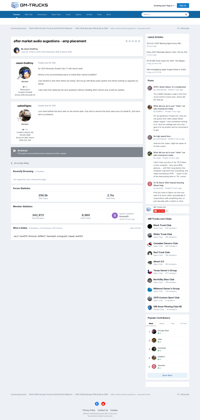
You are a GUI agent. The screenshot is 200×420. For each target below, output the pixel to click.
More (109, 14)
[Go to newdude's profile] (154, 349)
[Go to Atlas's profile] (154, 340)
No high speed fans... (162, 136)
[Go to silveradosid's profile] (149, 88)
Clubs (68, 14)
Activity (89, 14)
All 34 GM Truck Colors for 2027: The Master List (166, 61)
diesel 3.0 (158, 261)
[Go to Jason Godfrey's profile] (17, 50)
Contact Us (103, 410)
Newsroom (42, 14)
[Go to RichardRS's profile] (115, 216)
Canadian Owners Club (165, 243)
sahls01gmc (24, 105)
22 (26, 87)
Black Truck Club (162, 225)
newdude (162, 348)
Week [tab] (151, 323)
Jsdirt (158, 158)
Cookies (113, 410)
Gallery (78, 14)
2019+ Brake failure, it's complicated (169, 87)
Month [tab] (161, 323)
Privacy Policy (89, 410)
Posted (175, 90)
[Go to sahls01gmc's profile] (25, 115)
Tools (99, 14)
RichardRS (124, 216)
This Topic (175, 14)
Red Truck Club (161, 252)
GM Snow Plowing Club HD (167, 306)
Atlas (160, 339)
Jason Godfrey (31, 49)
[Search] (186, 14)
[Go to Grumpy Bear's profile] (154, 331)
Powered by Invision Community (100, 416)
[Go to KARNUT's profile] (149, 107)
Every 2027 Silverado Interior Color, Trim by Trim (167, 52)
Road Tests (56, 14)
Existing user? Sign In (163, 5)
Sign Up (183, 5)
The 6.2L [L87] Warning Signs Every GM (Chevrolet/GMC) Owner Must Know (164, 43)
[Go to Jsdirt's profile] (149, 153)
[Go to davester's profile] (149, 184)
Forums (16, 14)
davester (160, 188)
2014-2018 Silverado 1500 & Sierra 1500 (54, 52)
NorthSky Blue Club (163, 279)
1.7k (26, 129)
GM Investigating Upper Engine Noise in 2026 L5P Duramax (166, 69)
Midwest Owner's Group (166, 288)
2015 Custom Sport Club (166, 297)
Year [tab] (173, 323)
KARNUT (160, 111)
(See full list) (135, 228)
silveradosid (161, 90)
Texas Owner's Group (165, 270)
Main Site (29, 14)
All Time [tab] (184, 323)
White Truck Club (162, 234)
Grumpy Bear (163, 330)
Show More (167, 375)
